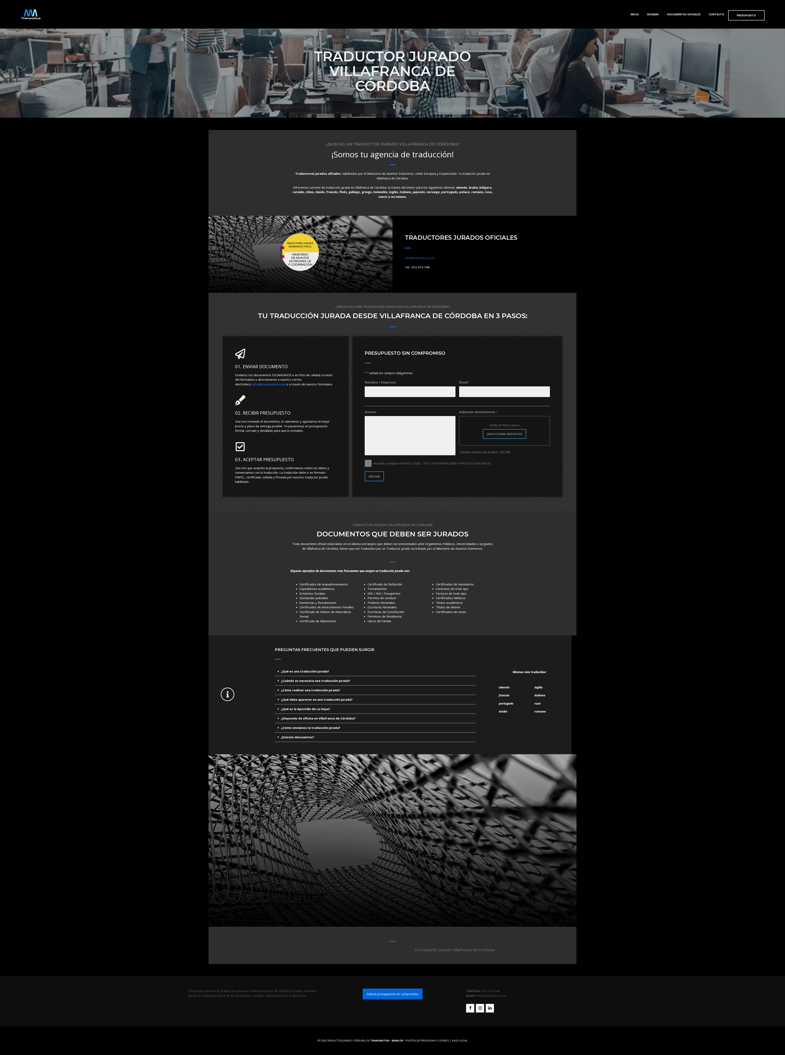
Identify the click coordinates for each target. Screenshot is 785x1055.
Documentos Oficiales (684, 14)
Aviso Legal (460, 1040)
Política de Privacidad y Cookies (427, 1040)
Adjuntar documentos (478, 412)
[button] (375, 671)
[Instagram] (480, 1008)
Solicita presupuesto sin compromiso (392, 994)
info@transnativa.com (420, 258)
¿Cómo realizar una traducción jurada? (310, 690)
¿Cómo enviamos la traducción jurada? (310, 728)
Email (464, 382)
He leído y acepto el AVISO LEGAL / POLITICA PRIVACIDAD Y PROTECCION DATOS (432, 463)
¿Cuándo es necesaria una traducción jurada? (315, 681)
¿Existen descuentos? (297, 737)
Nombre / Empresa (381, 382)
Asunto (370, 412)
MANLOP (397, 1040)
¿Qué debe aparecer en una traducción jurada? (317, 699)
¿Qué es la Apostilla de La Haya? (305, 709)
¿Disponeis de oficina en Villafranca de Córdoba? (318, 718)
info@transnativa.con (269, 384)
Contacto (716, 14)
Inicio (634, 14)
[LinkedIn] (490, 1008)
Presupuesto (746, 15)
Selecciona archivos (504, 434)
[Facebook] (470, 1008)
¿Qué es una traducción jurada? (305, 671)
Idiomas (653, 14)
